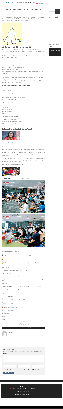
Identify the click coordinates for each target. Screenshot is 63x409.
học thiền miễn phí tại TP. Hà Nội (14, 262)
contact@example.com (24, 394)
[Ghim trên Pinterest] (26, 324)
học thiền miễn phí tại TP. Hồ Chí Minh (14, 279)
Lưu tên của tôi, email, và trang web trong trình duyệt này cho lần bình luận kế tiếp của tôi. (22, 369)
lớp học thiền (15, 178)
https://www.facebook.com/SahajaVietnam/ (16, 316)
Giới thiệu (25, 2)
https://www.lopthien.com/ (12, 319)
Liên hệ (33, 2)
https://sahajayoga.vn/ (22, 319)
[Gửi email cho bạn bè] (24, 324)
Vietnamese (40, 3)
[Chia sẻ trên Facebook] (19, 324)
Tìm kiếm (51, 8)
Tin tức (29, 2)
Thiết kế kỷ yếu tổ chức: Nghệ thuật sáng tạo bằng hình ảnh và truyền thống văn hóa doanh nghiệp (12, 342)
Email (18, 364)
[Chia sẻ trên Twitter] (21, 324)
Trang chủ (19, 2)
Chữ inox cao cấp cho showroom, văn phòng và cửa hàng (54, 21)
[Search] (15, 3)
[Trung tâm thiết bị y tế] (7, 3)
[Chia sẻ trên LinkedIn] (28, 324)
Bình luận (5, 353)
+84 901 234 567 (25, 391)
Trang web (33, 364)
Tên (4, 364)
